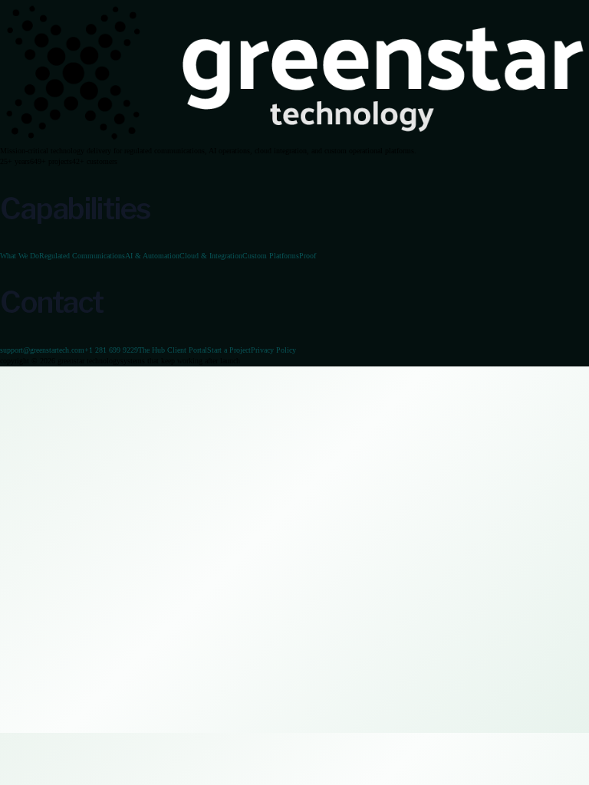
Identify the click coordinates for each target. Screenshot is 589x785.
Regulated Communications (82, 255)
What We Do (19, 255)
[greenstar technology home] (294, 71)
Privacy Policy (273, 350)
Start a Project (229, 350)
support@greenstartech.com (42, 350)
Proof (307, 255)
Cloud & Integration (210, 255)
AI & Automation (152, 255)
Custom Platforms (270, 255)
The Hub (172, 350)
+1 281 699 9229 (111, 350)
